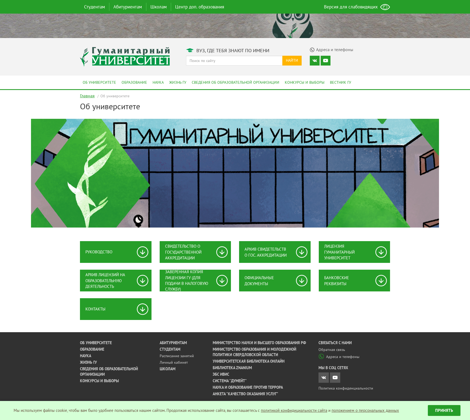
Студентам (94, 7)
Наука (158, 82)
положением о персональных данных (365, 410)
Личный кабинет (174, 362)
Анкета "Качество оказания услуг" (245, 393)
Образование (134, 82)
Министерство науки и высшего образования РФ (259, 342)
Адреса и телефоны (342, 356)
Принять (444, 410)
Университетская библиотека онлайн (249, 361)
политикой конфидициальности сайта (294, 410)
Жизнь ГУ (177, 82)
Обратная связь (332, 349)
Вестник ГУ (340, 82)
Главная (87, 95)
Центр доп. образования (199, 7)
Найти (292, 60)
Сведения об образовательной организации (235, 82)
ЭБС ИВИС (221, 374)
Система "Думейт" (230, 380)
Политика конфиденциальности (346, 388)
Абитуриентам (127, 7)
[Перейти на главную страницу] (125, 56)
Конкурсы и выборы (304, 82)
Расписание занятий (177, 355)
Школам (158, 7)
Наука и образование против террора (248, 387)
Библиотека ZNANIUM (232, 367)
